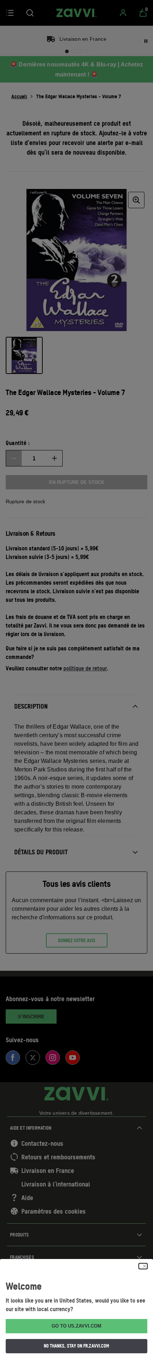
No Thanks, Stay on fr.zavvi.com (76, 1346)
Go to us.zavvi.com (76, 1326)
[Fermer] (143, 1266)
